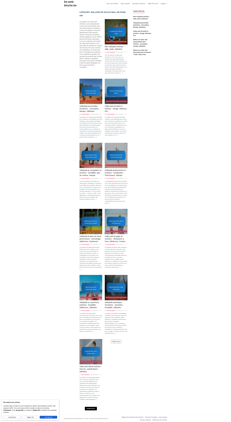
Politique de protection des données (133, 417)
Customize (12, 417)
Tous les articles (112, 3)
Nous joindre (125, 3)
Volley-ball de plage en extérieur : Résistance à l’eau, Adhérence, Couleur (115, 238)
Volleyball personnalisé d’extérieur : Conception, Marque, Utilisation (89, 108)
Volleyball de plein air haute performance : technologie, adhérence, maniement (90, 238)
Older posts (91, 408)
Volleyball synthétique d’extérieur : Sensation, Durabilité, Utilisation (114, 304)
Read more (116, 341)
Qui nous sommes (138, 3)
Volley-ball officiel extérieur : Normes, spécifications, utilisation (90, 369)
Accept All (48, 417)
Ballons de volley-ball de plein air (116, 41)
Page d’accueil (153, 3)
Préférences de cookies (159, 420)
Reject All (30, 417)
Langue (163, 3)
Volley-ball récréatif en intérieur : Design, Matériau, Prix (116, 108)
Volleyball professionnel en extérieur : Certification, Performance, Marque (115, 172)
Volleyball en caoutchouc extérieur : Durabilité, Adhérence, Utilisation (89, 304)
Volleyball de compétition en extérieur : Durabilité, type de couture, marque (90, 172)
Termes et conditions (151, 417)
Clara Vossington (110, 52)
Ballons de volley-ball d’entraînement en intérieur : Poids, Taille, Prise (142, 52)
